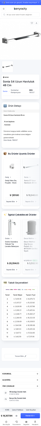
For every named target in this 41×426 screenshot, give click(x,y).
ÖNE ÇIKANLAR (8, 386)
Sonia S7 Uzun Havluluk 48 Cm (30, 182)
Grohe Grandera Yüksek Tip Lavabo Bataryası (12, 244)
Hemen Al (29, 416)
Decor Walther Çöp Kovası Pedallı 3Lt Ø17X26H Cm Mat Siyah (31, 246)
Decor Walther (29, 238)
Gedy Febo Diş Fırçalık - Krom (11, 182)
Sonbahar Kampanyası (16, 91)
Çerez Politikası (17, 410)
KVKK (7, 410)
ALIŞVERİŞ (6, 380)
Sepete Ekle (10, 201)
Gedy (7, 177)
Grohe (7, 238)
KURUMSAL (6, 374)
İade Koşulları (31, 410)
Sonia (5, 91)
